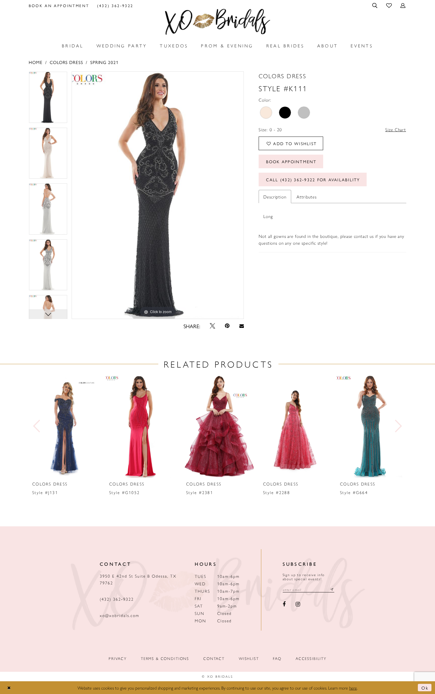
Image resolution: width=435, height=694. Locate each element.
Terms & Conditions (165, 658)
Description (274, 196)
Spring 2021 (104, 62)
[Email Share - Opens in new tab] (241, 326)
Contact (214, 658)
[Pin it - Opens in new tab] (227, 326)
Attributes (307, 196)
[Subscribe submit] (332, 589)
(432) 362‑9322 (117, 599)
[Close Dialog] (9, 687)
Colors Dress (66, 62)
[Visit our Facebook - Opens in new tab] (284, 604)
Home (35, 62)
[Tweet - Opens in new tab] (212, 326)
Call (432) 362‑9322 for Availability (313, 179)
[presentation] (64, 426)
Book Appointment (291, 161)
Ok (424, 688)
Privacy (118, 658)
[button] (375, 5)
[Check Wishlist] (389, 5)
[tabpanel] (48, 99)
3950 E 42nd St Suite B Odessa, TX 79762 (138, 579)
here (353, 688)
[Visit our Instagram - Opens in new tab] (297, 604)
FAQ (277, 658)
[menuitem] (59, 5)
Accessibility (311, 658)
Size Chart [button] (395, 129)
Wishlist (249, 658)
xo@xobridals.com (119, 615)
